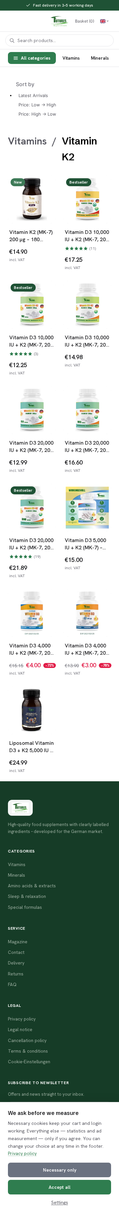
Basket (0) (84, 21)
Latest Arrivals (33, 95)
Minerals (100, 58)
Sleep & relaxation (27, 896)
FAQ (12, 984)
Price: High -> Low (37, 114)
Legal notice (20, 1029)
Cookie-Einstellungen (29, 1062)
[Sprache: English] (104, 21)
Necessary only (59, 1170)
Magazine (17, 942)
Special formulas (25, 907)
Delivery (16, 963)
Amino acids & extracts (32, 886)
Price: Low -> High (37, 104)
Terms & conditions (28, 1051)
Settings (59, 1202)
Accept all (59, 1187)
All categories (36, 58)
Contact (16, 952)
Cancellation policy (27, 1040)
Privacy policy (22, 1153)
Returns (15, 974)
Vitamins (71, 58)
